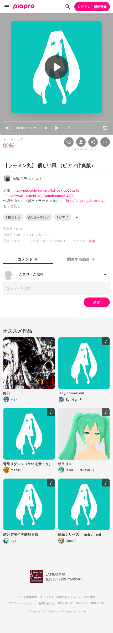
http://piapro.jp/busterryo (85, 200)
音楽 (92, 240)
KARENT (81, 603)
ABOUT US (97, 603)
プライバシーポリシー (21, 603)
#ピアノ (62, 217)
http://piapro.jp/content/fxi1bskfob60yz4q (46, 190)
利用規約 (89, 597)
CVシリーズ (65, 603)
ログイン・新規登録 (92, 6)
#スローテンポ (38, 217)
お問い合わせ (47, 603)
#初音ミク (13, 217)
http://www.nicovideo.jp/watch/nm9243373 (40, 195)
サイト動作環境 (27, 597)
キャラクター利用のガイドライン (60, 597)
